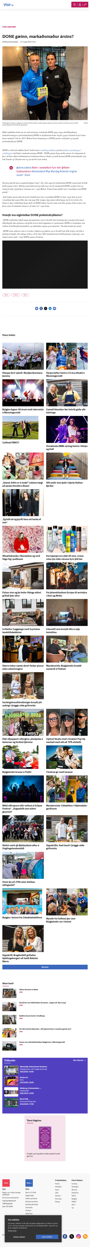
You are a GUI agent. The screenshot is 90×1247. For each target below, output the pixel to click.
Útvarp (57, 1202)
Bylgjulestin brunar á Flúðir (17, 772)
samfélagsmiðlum (48, 150)
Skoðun (58, 1196)
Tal (73, 1208)
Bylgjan (74, 1199)
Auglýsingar (29, 1196)
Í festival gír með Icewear (59, 772)
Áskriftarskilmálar (31, 1205)
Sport (57, 1190)
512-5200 (32, 1193)
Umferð (28, 1211)
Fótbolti (15, 295)
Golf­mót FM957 (10, 443)
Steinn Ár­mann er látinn (28, 990)
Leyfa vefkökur (47, 1237)
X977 (73, 1205)
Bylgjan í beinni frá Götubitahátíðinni (22, 918)
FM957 (74, 1202)
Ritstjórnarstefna (31, 1202)
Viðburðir (75, 1193)
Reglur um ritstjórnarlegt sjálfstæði (11, 1194)
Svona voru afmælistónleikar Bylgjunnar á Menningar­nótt (42, 1042)
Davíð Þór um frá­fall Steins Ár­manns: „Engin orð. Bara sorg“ (42, 1003)
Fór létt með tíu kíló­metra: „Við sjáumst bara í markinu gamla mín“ (45, 1029)
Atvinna (74, 1190)
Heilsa (6, 295)
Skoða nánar (12, 1231)
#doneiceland (38, 171)
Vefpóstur (29, 1214)
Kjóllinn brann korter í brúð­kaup (32, 1016)
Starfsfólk (28, 1208)
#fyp (48, 171)
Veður (74, 1196)
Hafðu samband (31, 1199)
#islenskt (64, 171)
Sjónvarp (58, 1199)
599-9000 (9, 1207)
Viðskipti (58, 1187)
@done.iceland (23, 167)
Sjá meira (45, 967)
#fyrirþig (55, 171)
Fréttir (57, 1184)
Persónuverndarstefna (10, 1198)
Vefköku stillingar (19, 1237)
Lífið (56, 1193)
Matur (25, 295)
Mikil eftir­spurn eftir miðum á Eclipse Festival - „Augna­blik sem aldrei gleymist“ (22, 809)
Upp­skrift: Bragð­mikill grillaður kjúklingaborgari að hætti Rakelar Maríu (20, 958)
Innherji (74, 1184)
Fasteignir (75, 1187)
